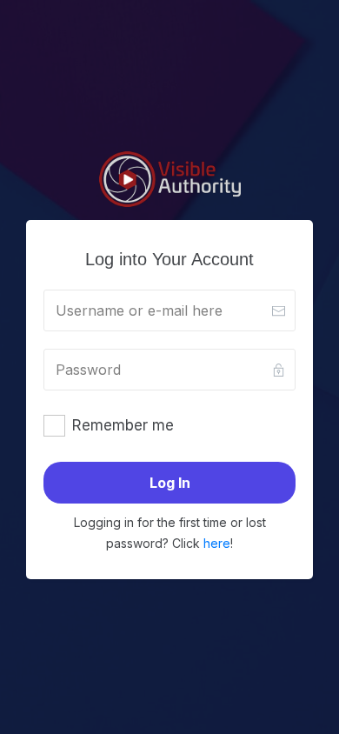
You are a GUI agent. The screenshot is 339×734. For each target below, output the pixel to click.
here (216, 543)
